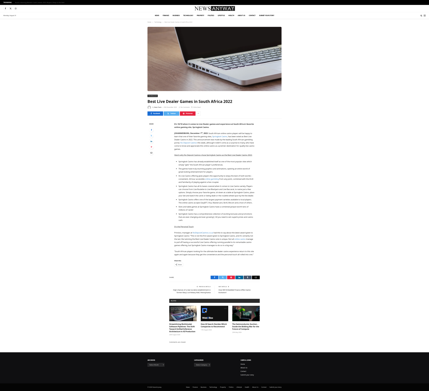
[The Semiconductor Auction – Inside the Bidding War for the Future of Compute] (246, 313)
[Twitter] (151, 135)
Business (176, 15)
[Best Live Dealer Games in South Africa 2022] (214, 59)
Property (200, 15)
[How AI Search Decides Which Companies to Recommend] (214, 313)
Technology (188, 15)
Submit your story (266, 15)
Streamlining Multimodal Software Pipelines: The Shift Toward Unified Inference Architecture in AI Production (182, 328)
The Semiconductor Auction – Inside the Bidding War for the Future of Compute (245, 326)
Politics (211, 15)
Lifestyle (221, 15)
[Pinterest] (151, 147)
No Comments (185, 107)
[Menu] (425, 15)
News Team (157, 107)
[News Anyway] (214, 8)
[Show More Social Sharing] (198, 113)
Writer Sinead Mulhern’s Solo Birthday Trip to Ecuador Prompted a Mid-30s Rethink (43, 3)
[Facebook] (151, 130)
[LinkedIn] (151, 141)
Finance (166, 15)
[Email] (151, 152)
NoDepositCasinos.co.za (203, 232)
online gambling (212, 179)
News (157, 15)
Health (231, 15)
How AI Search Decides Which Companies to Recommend (214, 325)
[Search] (421, 15)
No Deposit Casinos (188, 142)
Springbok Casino (219, 136)
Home (243, 364)
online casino (240, 239)
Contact (252, 15)
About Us (241, 15)
